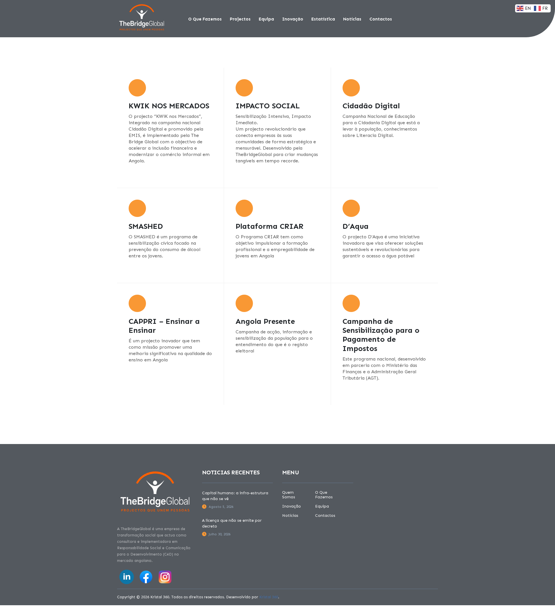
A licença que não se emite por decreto (232, 523)
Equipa (266, 19)
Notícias (352, 19)
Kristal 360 (268, 597)
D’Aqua (356, 226)
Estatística (323, 19)
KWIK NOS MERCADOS (169, 105)
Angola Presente (265, 321)
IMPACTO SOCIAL (268, 105)
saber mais (141, 175)
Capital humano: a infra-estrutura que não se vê (235, 496)
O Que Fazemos (205, 19)
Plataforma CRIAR (270, 226)
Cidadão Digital (371, 105)
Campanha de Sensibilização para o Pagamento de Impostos (381, 335)
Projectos (240, 19)
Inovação (292, 19)
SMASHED (146, 226)
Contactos (380, 19)
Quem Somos (288, 494)
